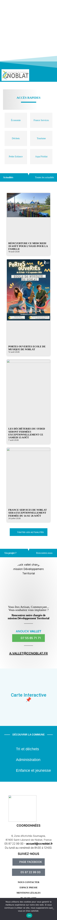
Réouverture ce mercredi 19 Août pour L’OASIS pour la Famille (28, 246)
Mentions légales (28, 893)
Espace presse (29, 887)
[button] (43, 75)
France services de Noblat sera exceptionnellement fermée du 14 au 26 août (27, 513)
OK (29, 915)
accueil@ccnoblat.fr (39, 843)
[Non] (53, 908)
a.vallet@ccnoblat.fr (28, 653)
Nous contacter (28, 882)
